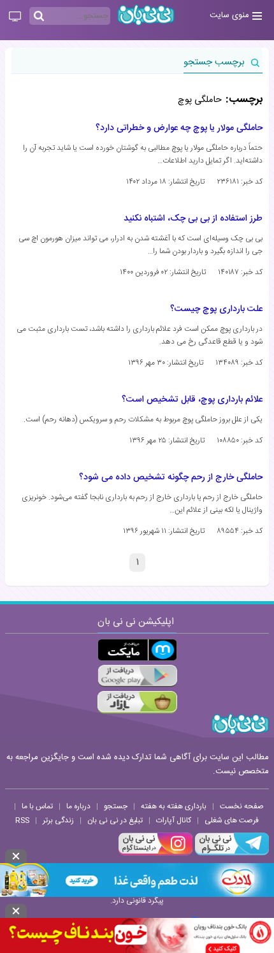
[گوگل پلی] (137, 676)
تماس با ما (37, 806)
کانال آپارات (173, 820)
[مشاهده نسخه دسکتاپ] (15, 17)
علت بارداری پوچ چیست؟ (216, 309)
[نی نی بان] (146, 14)
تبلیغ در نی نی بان (115, 820)
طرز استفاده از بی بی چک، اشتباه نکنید (193, 219)
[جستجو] (38, 16)
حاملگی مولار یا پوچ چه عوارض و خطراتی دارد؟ (179, 128)
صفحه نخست (242, 806)
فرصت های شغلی (232, 820)
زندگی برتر (58, 820)
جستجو (115, 806)
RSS (22, 820)
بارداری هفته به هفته (173, 806)
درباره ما (78, 806)
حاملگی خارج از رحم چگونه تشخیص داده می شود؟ (171, 477)
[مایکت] (137, 650)
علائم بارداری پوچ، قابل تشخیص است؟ (192, 400)
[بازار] (137, 702)
